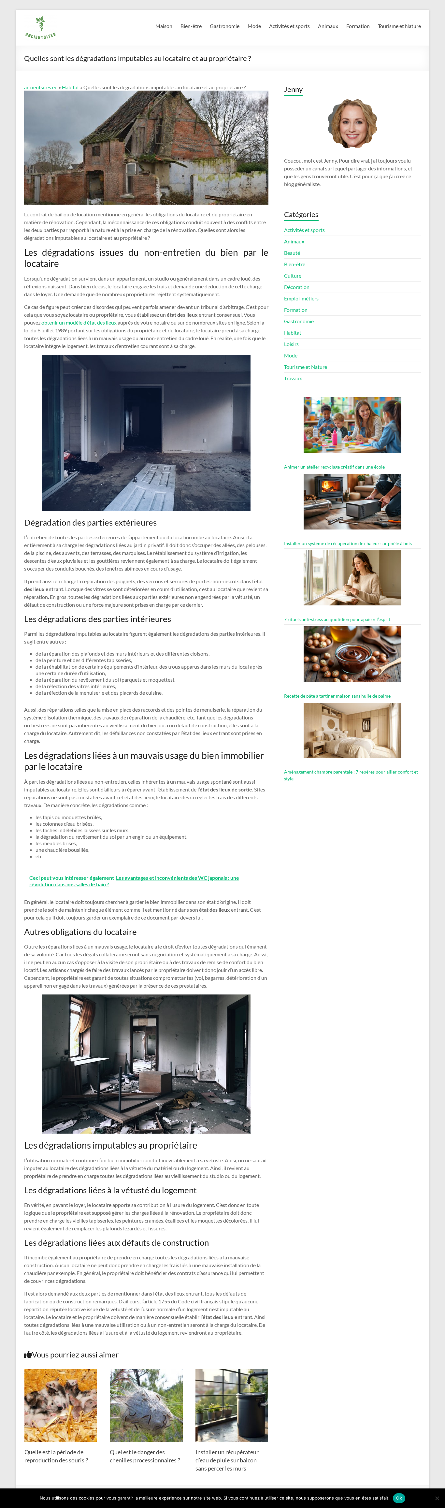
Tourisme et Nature (399, 26)
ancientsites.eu (41, 87)
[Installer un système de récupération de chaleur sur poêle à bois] (352, 504)
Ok (399, 1498)
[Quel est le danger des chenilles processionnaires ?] (146, 1372)
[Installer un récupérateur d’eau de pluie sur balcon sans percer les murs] (231, 1372)
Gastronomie (224, 26)
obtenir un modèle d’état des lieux (79, 322)
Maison (163, 26)
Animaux (328, 26)
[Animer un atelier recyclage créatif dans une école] (352, 428)
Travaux (293, 378)
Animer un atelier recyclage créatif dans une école (334, 467)
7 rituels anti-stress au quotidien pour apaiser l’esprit (337, 619)
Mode (254, 26)
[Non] (437, 1498)
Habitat (70, 87)
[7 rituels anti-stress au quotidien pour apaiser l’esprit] (352, 580)
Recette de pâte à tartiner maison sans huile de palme (337, 696)
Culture (292, 275)
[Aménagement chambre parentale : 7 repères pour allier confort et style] (352, 733)
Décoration (296, 287)
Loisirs (291, 344)
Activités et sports (289, 26)
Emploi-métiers (301, 298)
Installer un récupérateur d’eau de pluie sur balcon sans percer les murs (227, 1460)
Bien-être (191, 26)
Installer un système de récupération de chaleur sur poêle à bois (348, 543)
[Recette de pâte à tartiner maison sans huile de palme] (352, 657)
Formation (358, 26)
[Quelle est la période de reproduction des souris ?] (60, 1372)
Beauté (292, 253)
